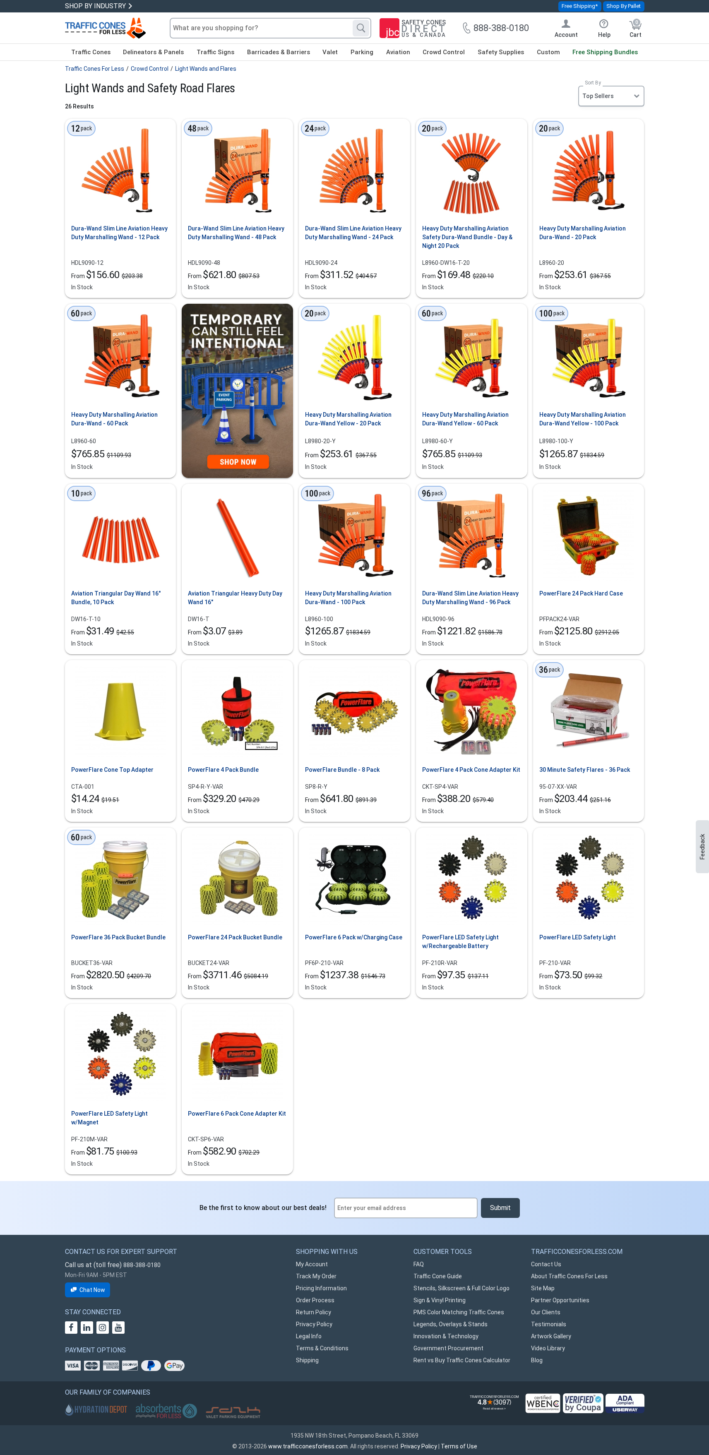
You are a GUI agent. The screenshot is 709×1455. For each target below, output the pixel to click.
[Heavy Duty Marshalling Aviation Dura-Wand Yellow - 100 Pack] (588, 355)
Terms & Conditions (322, 1348)
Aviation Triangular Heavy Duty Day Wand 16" (235, 597)
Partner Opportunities (560, 1300)
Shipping (307, 1360)
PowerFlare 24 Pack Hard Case (581, 593)
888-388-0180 (142, 1265)
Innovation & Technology (445, 1336)
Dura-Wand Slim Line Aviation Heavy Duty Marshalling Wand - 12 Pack (119, 232)
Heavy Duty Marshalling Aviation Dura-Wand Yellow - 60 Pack (465, 419)
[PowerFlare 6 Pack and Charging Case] (354, 879)
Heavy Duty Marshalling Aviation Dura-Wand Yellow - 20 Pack (348, 419)
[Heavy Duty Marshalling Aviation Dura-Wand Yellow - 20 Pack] (354, 355)
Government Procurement (448, 1348)
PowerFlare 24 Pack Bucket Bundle (235, 937)
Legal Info (309, 1336)
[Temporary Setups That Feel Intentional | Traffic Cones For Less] (237, 391)
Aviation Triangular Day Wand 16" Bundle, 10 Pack (116, 597)
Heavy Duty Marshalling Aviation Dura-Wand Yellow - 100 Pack (582, 419)
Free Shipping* (580, 6)
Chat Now (92, 1290)
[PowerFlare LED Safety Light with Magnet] (120, 1055)
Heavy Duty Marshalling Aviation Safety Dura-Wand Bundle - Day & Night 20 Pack (467, 237)
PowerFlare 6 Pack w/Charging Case (353, 937)
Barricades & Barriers (278, 52)
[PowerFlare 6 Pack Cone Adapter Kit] (237, 1055)
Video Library (548, 1348)
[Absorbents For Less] (166, 1411)
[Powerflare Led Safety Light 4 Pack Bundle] (237, 711)
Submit (500, 1208)
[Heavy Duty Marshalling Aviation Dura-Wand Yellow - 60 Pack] (471, 355)
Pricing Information (321, 1288)
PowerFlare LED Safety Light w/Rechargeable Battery (460, 941)
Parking (362, 52)
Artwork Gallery (551, 1336)
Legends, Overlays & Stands (450, 1324)
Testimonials (548, 1324)
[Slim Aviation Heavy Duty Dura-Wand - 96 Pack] (471, 535)
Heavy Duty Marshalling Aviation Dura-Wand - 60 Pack (114, 419)
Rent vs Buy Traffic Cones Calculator (461, 1360)
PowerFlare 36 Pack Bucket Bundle (118, 937)
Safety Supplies (501, 52)
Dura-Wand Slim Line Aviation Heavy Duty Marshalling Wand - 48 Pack (236, 232)
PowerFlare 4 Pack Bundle (223, 769)
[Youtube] (118, 1327)
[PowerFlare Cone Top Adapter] (120, 711)
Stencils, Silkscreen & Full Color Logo (461, 1288)
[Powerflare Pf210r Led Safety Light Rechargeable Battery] (471, 879)
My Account (312, 1264)
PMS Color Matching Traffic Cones (458, 1312)
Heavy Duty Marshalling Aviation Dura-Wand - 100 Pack (348, 597)
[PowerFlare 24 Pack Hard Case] (588, 535)
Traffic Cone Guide (437, 1276)
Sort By (593, 83)
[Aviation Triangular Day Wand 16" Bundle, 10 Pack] (120, 535)
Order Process (315, 1300)
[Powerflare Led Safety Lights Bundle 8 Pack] (354, 711)
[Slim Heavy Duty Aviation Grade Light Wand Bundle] (120, 170)
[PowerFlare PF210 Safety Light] (588, 879)
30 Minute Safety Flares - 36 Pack (584, 769)
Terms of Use (459, 1446)
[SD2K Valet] (233, 1413)
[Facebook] (71, 1327)
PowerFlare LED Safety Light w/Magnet (109, 1118)
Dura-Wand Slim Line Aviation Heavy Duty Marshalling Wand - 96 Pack (470, 597)
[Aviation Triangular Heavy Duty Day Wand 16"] (237, 535)
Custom (548, 52)
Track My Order (316, 1276)
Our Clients (545, 1312)
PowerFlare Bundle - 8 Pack (342, 769)
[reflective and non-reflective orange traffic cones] (105, 28)
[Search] (361, 28)
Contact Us (546, 1264)
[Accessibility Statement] (625, 1403)
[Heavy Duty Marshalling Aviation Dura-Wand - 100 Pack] (354, 535)
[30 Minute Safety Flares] (588, 711)
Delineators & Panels (153, 52)
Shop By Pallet (623, 6)
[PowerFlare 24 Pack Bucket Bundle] (237, 879)
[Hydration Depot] (96, 1409)
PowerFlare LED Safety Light (577, 937)
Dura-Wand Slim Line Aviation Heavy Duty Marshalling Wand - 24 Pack (353, 232)
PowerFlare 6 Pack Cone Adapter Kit (237, 1113)
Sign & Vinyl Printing (439, 1300)
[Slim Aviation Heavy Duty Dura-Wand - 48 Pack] (237, 170)
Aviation (398, 52)
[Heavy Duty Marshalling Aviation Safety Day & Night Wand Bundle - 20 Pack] (471, 170)
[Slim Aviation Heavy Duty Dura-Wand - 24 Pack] (354, 170)
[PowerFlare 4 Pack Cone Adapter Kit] (471, 711)
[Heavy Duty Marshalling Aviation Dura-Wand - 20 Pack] (588, 170)
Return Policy (313, 1312)
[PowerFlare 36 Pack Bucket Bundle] (120, 879)
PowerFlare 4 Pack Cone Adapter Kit (471, 769)
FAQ (418, 1264)
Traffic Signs (215, 52)
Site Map (543, 1288)
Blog (537, 1360)
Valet (330, 52)
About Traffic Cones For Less (569, 1276)
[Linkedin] (87, 1327)
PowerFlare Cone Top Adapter (112, 769)
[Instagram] (102, 1327)
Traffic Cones (91, 52)
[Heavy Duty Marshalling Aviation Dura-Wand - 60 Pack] (120, 355)
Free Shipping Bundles (605, 52)
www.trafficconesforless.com (308, 1446)
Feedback (702, 847)
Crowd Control (444, 52)
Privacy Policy (314, 1324)
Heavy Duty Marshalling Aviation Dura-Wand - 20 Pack (582, 232)
